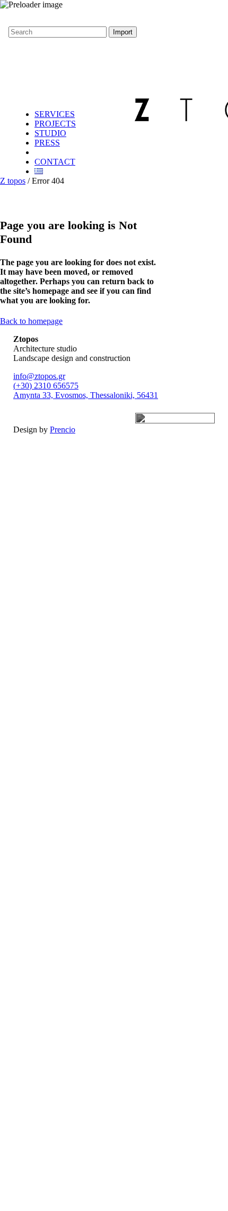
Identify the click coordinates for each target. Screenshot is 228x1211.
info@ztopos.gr (39, 376)
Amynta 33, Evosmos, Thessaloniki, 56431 (85, 395)
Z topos (12, 180)
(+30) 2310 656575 (45, 385)
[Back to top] (8, 17)
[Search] (17, 61)
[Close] (3, 42)
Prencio (62, 429)
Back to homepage (31, 321)
